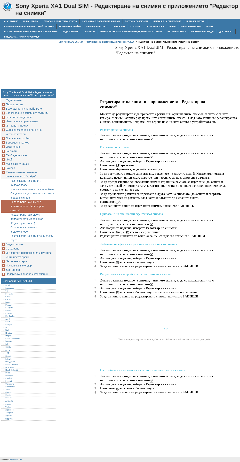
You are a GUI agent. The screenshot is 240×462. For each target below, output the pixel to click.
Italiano (8, 344)
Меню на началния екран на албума (32, 189)
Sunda (7, 395)
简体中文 (9, 416)
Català (7, 297)
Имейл (172, 26)
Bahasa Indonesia (12, 339)
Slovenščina (10, 387)
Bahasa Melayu (11, 364)
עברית (7, 327)
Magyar (8, 336)
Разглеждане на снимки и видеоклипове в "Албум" (30, 32)
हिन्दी (6, 330)
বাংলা (6, 291)
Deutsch (8, 305)
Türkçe (8, 407)
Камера (209, 26)
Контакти (135, 26)
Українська (9, 410)
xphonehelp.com (15, 459)
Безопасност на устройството (60, 21)
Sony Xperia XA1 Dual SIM (7, 6)
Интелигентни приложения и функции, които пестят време (131, 32)
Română (8, 378)
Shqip (7, 389)
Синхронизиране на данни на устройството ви (29, 26)
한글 (7, 353)
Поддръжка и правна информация (22, 37)
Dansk (8, 302)
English (8, 310)
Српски (8, 392)
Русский (8, 381)
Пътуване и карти (177, 32)
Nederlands (10, 367)
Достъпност (226, 32)
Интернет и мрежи (195, 21)
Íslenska (8, 341)
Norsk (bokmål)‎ (11, 370)
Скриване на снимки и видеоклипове (23, 229)
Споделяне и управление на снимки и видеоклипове (32, 195)
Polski (7, 373)
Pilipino (8, 404)
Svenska (8, 398)
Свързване (89, 32)
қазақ (7, 350)
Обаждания (119, 26)
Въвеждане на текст (96, 26)
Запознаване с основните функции (101, 21)
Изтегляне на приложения (167, 21)
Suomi (7, 322)
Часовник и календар (202, 32)
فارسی (7, 319)
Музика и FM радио (191, 26)
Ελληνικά (9, 308)
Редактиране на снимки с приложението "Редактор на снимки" (27, 206)
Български (9, 288)
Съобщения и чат (155, 26)
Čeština (8, 299)
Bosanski (9, 294)
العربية (7, 285)
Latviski (8, 359)
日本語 (8, 347)
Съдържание (11, 21)
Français (8, 325)
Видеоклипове (70, 32)
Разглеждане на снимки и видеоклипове (25, 182)
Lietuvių (8, 356)
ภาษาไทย (9, 401)
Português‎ (9, 376)
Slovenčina (9, 384)
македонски (10, 362)
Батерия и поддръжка (136, 21)
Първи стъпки (30, 21)
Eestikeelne (10, 316)
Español (8, 313)
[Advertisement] (85, 67)
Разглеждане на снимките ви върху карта (31, 238)
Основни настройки (70, 26)
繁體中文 (9, 419)
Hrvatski (8, 333)
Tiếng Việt (9, 413)
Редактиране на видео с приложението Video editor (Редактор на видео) (26, 219)
